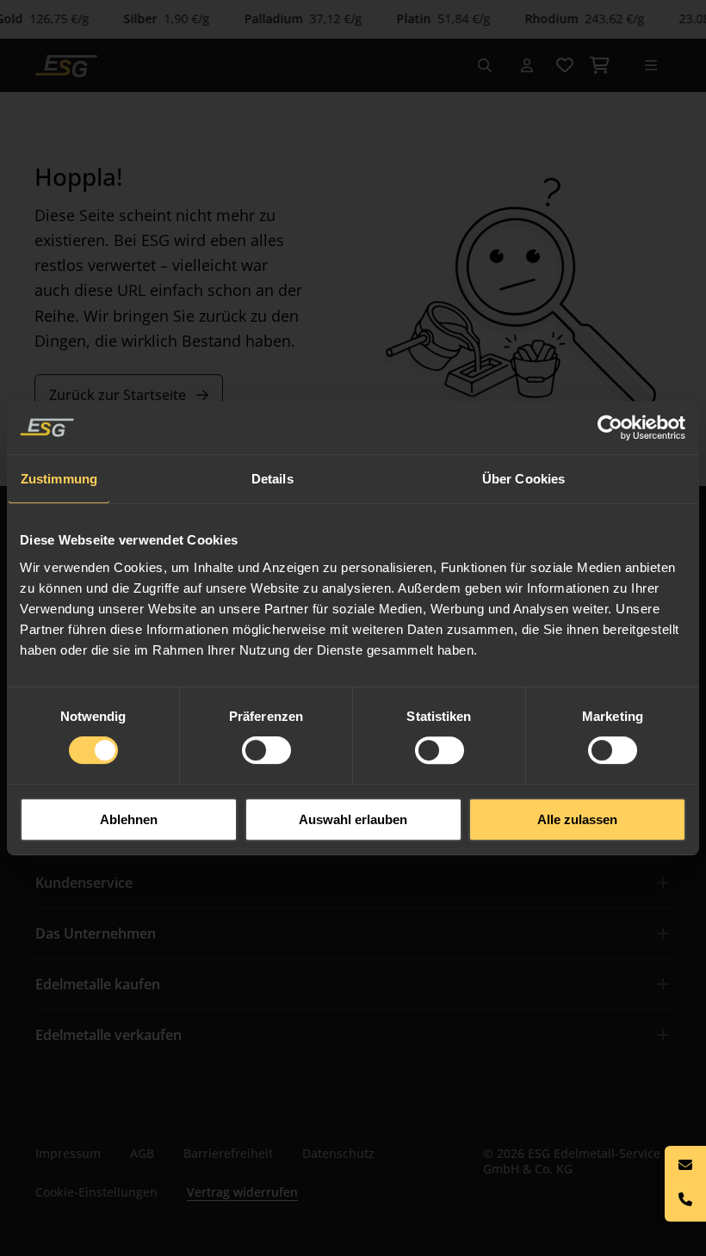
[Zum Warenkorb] (599, 65)
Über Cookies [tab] (523, 478)
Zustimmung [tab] (59, 478)
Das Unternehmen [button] (95, 933)
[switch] (266, 750)
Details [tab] (272, 478)
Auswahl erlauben (353, 819)
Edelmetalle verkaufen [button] (108, 1034)
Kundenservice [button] (84, 882)
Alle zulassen (577, 819)
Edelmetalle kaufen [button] (97, 984)
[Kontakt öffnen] (685, 1184)
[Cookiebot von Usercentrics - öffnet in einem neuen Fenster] (611, 427)
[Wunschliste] (565, 65)
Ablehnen (129, 819)
